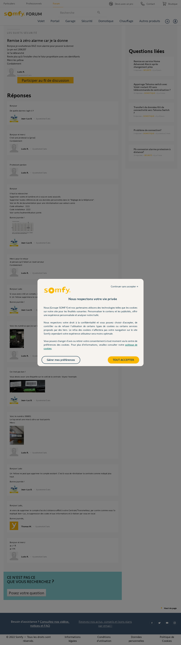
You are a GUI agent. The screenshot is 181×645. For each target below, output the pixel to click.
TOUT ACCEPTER (123, 359)
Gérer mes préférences (61, 359)
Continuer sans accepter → (124, 286)
